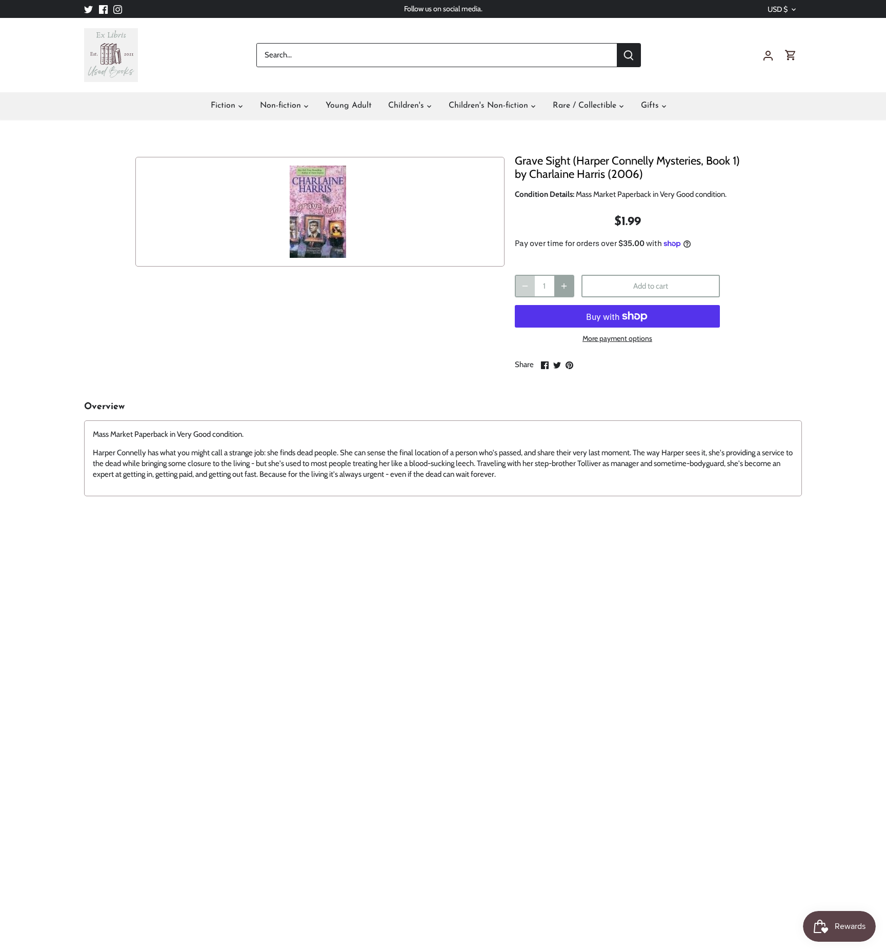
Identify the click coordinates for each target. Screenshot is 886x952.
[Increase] (564, 286)
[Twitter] (88, 9)
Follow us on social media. (443, 8)
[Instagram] (117, 9)
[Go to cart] (790, 55)
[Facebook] (103, 9)
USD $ (778, 9)
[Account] (768, 55)
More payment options (617, 338)
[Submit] (628, 55)
